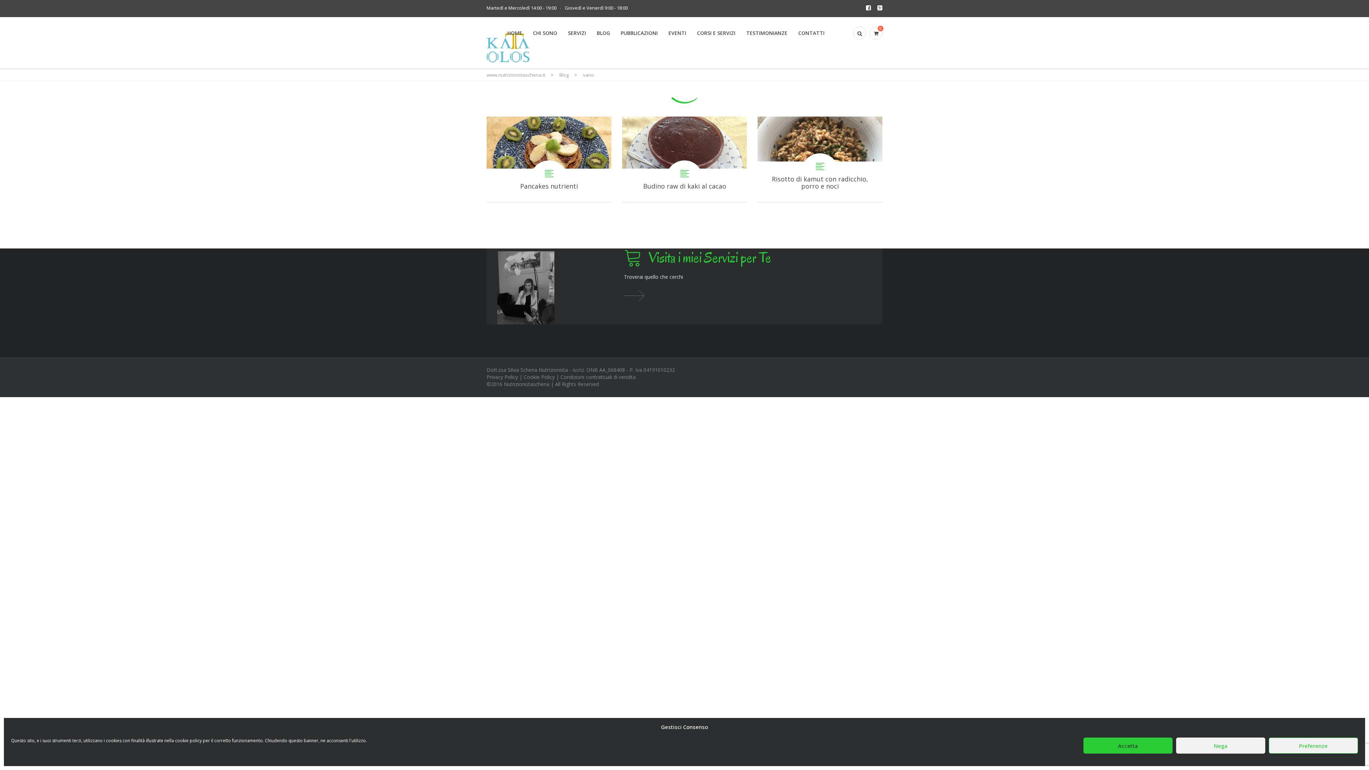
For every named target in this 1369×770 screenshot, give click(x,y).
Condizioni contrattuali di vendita (598, 377)
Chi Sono (545, 33)
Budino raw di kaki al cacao (684, 159)
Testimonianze (767, 33)
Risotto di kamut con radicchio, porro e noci (820, 159)
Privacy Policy (502, 377)
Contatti (811, 33)
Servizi (577, 33)
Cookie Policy (539, 377)
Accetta (1128, 745)
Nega (1220, 745)
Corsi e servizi (716, 33)
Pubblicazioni (639, 33)
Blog (603, 33)
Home (514, 33)
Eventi (677, 33)
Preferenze (1313, 745)
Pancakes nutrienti (549, 159)
